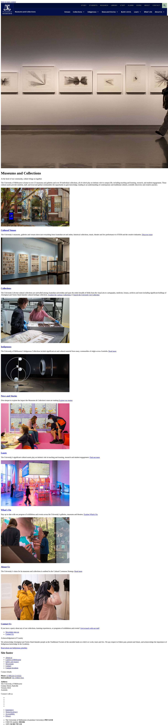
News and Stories (9, 396)
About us (8, 658)
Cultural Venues (8, 230)
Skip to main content (8, 2)
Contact (8, 666)
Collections (6, 288)
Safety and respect (12, 662)
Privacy (8, 716)
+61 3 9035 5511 (18, 678)
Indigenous (6, 347)
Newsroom (9, 664)
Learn (4, 453)
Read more (112, 351)
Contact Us (6, 624)
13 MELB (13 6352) (13, 676)
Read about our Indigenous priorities (14, 648)
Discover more (147, 235)
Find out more (95, 457)
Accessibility (10, 714)
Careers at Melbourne (13, 660)
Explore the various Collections (59, 295)
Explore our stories (65, 400)
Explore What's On (91, 514)
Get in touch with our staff (89, 628)
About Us (5, 567)
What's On (6, 510)
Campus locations (11, 668)
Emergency (9, 710)
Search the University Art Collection (86, 295)
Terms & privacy (11, 712)
